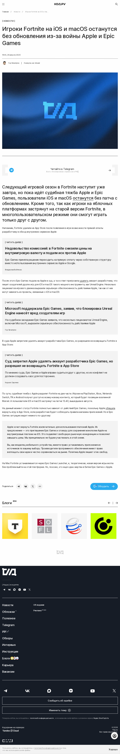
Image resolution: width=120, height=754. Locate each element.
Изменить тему (58, 710)
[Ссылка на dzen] (20, 590)
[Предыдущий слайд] (109, 503)
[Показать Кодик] (114, 735)
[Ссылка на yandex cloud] (13, 731)
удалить (84, 280)
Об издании (38, 605)
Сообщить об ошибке (60, 700)
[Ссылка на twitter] (30, 590)
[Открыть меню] (3, 4)
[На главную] (60, 4)
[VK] (26, 486)
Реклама (38, 610)
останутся (83, 198)
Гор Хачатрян (13, 63)
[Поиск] (116, 4)
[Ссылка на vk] (9, 590)
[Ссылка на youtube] (24, 590)
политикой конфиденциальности (42, 718)
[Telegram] (19, 486)
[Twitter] (33, 486)
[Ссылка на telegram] (4, 590)
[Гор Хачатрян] (4, 63)
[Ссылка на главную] (9, 572)
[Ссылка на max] (14, 590)
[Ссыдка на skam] (7, 741)
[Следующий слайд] (117, 503)
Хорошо (113, 749)
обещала (110, 408)
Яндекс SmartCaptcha (101, 718)
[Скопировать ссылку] (40, 486)
